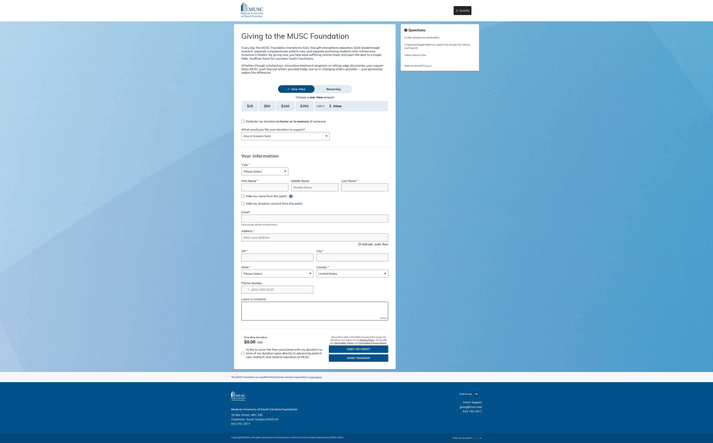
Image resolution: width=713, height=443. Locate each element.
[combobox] (283, 136)
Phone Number (251, 283)
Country (321, 267)
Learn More (315, 377)
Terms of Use (298, 437)
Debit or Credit (358, 349)
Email (245, 212)
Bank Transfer (358, 358)
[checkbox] (283, 121)
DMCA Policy (336, 437)
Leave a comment (253, 299)
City (319, 251)
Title (244, 165)
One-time (298, 89)
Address (247, 231)
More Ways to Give (416, 55)
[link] (252, 10)
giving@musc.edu (471, 407)
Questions (416, 30)
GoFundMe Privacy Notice (372, 343)
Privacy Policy (367, 340)
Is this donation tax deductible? (422, 37)
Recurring (333, 89)
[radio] (298, 89)
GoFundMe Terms (344, 343)
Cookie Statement (318, 437)
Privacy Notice (281, 437)
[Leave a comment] (315, 311)
